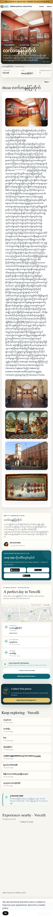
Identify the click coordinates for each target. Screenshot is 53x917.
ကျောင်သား (13, 642)
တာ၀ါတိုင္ (12, 653)
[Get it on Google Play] (38, 570)
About (49, 6)
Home (41, 6)
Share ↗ (47, 82)
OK (5, 913)
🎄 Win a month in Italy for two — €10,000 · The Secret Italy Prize (26, 2)
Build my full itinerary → (26, 676)
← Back (6, 40)
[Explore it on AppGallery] (26, 575)
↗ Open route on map (26, 670)
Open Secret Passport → (27, 700)
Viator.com (20, 892)
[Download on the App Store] (15, 570)
